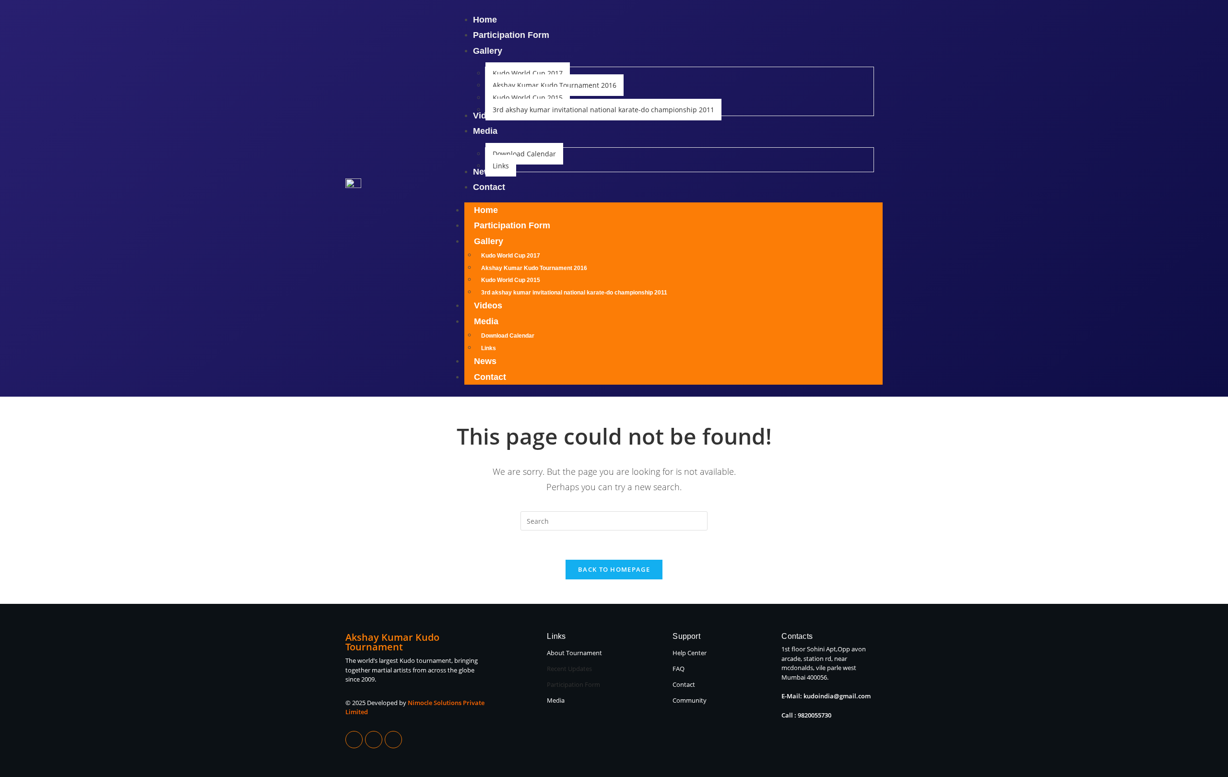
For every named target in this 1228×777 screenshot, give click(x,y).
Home (486, 210)
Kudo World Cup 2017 (510, 255)
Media (486, 321)
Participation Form (512, 225)
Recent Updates (569, 668)
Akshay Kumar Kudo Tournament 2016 (534, 268)
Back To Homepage (614, 569)
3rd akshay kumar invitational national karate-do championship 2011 (574, 292)
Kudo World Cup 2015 (510, 280)
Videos (488, 305)
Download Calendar (507, 335)
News (485, 361)
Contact (490, 377)
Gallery (488, 241)
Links (488, 348)
